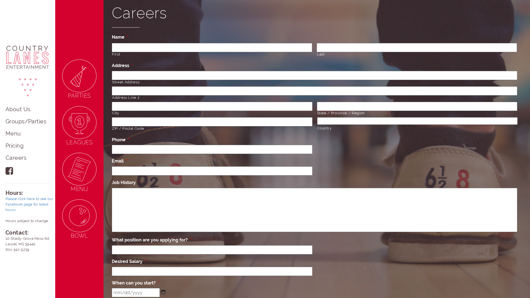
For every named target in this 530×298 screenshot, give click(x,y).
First (116, 54)
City (115, 113)
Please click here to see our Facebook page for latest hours (30, 204)
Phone (120, 139)
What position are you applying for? (152, 240)
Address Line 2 (125, 97)
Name (120, 37)
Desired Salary (129, 261)
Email (120, 161)
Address (122, 65)
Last (321, 54)
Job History (126, 182)
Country (324, 128)
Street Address (125, 82)
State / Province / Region (341, 113)
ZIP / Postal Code (128, 128)
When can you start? (136, 283)
